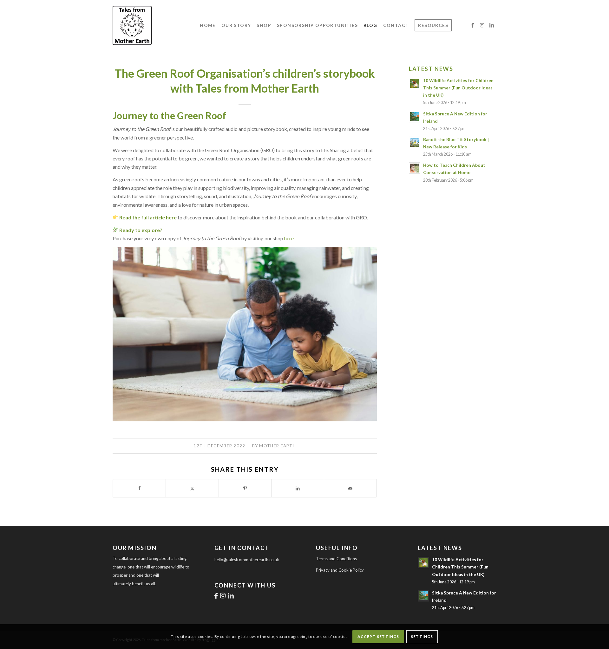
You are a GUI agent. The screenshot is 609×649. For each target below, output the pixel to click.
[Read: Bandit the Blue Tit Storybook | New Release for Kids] (414, 142)
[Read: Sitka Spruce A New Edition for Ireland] (414, 116)
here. (289, 238)
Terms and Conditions (336, 558)
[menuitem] (208, 25)
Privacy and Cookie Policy (340, 570)
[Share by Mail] (350, 488)
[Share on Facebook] (139, 488)
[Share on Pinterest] (245, 488)
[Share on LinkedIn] (298, 488)
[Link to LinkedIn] (491, 25)
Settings (422, 636)
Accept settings (378, 636)
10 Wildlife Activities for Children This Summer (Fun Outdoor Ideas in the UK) (458, 88)
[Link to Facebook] (472, 25)
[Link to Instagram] (482, 25)
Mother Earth (277, 445)
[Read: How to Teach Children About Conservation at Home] (414, 168)
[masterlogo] (168, 25)
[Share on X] (192, 488)
